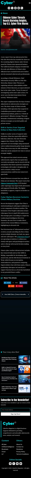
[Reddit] (15, 8)
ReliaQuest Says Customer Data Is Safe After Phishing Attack (9, 359)
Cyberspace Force (23, 237)
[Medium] (18, 8)
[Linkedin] (9, 8)
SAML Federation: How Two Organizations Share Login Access (9, 388)
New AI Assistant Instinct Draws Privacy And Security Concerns (9, 378)
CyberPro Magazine (17, 468)
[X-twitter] (12, 8)
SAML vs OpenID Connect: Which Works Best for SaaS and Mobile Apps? (9, 369)
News (5, 13)
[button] (29, 3)
